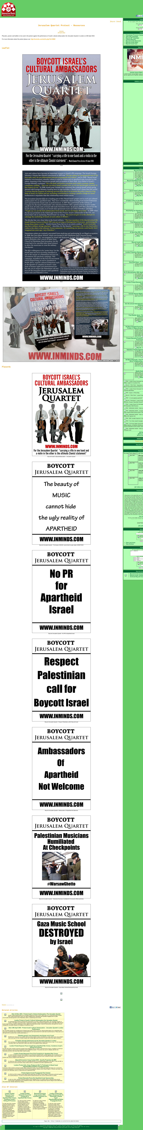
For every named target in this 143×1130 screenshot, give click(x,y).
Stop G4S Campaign (132, 36)
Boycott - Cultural (115, 21)
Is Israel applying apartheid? (135, 398)
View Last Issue (130, 542)
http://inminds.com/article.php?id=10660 (43, 39)
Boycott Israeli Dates (132, 42)
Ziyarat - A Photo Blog (134, 392)
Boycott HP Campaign (132, 38)
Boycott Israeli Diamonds (133, 41)
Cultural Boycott (131, 39)
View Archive (130, 544)
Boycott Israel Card (131, 44)
